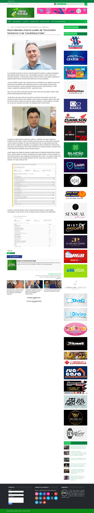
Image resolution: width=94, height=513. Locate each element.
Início (9, 21)
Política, (22, 36)
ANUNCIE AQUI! (11, 1)
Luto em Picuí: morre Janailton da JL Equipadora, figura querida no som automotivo (78, 465)
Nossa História (45, 21)
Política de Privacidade (58, 21)
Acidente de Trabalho (49, 4)
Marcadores (16, 21)
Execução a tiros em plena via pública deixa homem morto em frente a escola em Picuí (78, 447)
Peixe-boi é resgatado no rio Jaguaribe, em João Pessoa (78, 459)
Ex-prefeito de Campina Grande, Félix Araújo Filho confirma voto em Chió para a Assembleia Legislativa (15, 292)
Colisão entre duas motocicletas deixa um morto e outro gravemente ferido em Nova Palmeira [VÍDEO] (78, 453)
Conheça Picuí (34, 21)
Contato (25, 21)
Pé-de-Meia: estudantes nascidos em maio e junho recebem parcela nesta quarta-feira (77, 471)
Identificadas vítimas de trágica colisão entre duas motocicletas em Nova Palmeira (77, 478)
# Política (12, 253)
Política (12, 27)
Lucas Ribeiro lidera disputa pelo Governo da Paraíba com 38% (52, 290)
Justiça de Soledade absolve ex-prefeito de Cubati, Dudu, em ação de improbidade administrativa (33, 292)
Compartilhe (15, 256)
